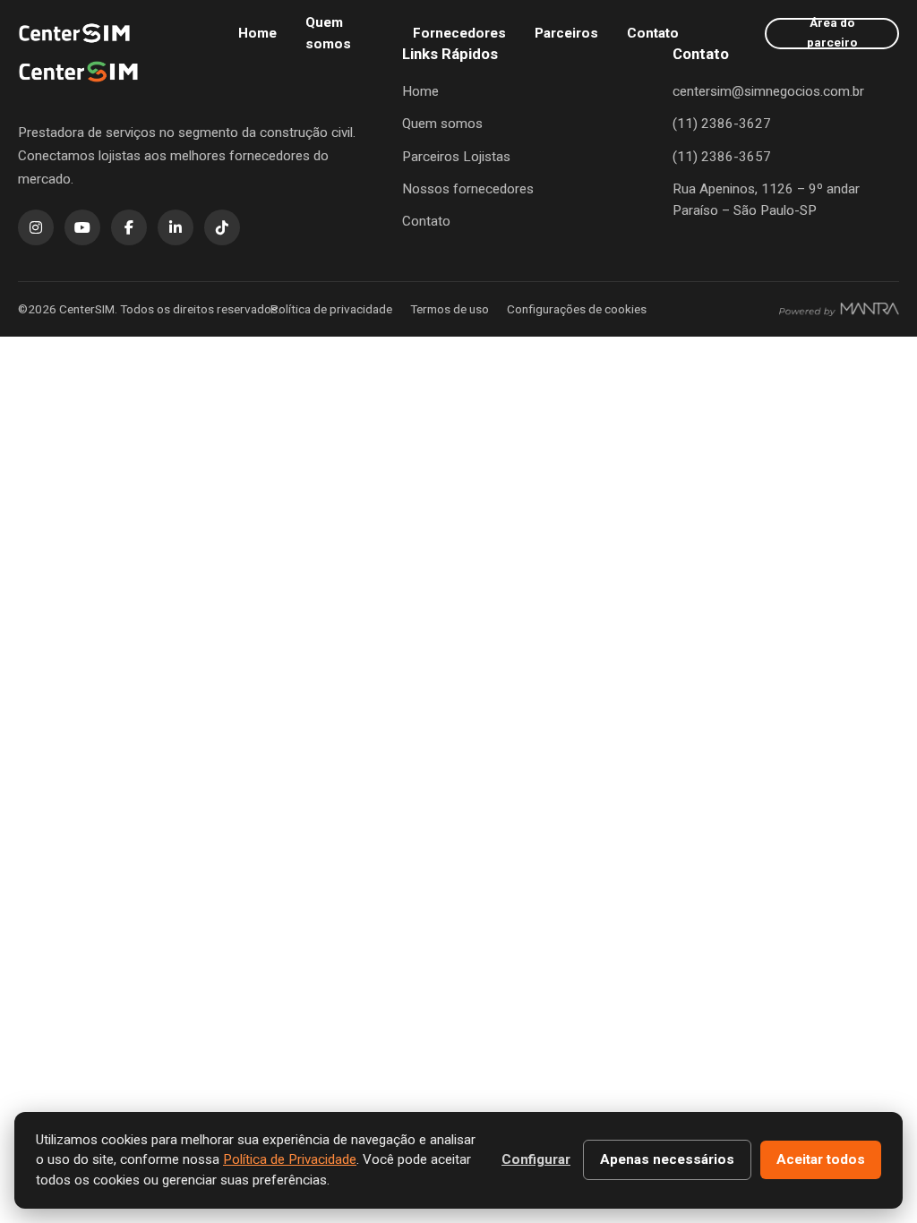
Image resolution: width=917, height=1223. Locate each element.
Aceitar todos (820, 1159)
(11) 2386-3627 (722, 123)
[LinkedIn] (175, 227)
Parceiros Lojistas (456, 157)
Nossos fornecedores (468, 189)
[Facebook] (129, 227)
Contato (653, 33)
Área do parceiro (832, 33)
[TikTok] (222, 227)
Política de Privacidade (289, 1159)
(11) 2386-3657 (722, 157)
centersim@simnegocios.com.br (768, 91)
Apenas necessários (667, 1159)
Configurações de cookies (577, 309)
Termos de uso (449, 309)
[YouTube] (82, 227)
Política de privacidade (331, 309)
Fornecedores (459, 33)
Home (257, 33)
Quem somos (328, 33)
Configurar (535, 1159)
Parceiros (566, 33)
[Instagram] (36, 227)
